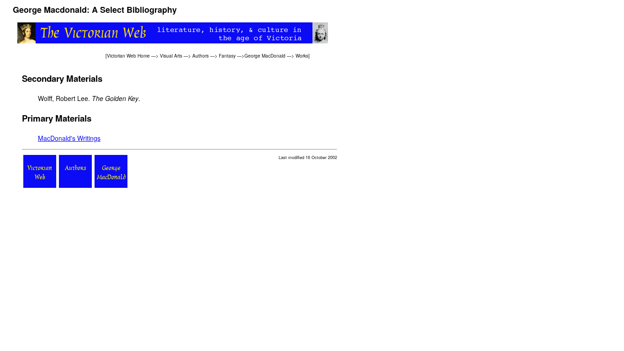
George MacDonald (265, 56)
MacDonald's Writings (69, 138)
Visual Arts (171, 56)
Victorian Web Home (128, 56)
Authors (200, 56)
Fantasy (227, 56)
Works (302, 56)
